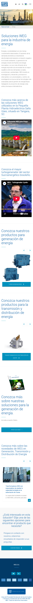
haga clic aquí (15, 429)
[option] (16, 270)
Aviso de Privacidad (7, 597)
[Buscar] (22, 4)
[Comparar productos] (19, 4)
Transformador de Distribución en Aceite (16, 357)
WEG (4, 4)
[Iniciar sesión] (15, 4)
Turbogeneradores (15, 284)
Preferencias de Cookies (18, 591)
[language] (26, 4)
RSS (24, 598)
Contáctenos (15, 548)
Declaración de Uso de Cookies (23, 597)
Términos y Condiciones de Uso (12, 598)
